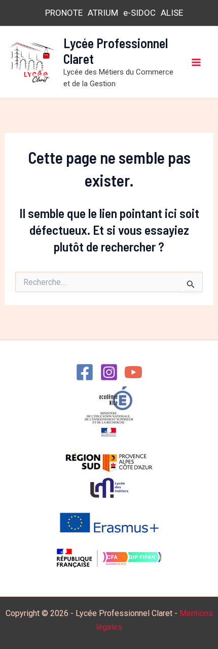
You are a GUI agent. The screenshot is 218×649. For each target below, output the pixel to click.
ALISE (172, 13)
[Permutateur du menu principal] (196, 62)
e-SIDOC (139, 13)
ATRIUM (103, 13)
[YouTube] (133, 372)
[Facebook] (85, 372)
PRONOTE (64, 13)
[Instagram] (109, 372)
